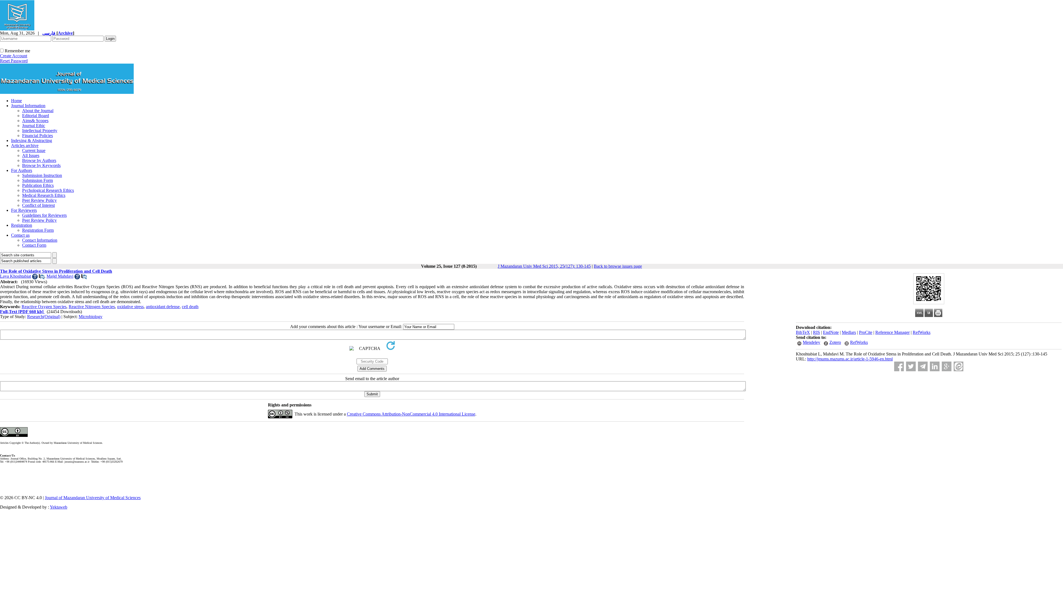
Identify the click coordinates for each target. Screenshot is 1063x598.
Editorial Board (35, 115)
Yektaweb (58, 507)
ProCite (865, 332)
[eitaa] (958, 366)
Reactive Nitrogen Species (92, 306)
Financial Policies (37, 135)
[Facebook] (899, 366)
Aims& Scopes (35, 120)
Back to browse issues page (618, 266)
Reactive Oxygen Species (44, 306)
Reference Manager (892, 332)
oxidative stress (130, 306)
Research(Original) (43, 316)
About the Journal (37, 110)
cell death (190, 306)
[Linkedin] (935, 366)
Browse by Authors (39, 160)
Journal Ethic (33, 125)
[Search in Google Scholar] (35, 277)
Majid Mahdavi (60, 276)
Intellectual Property (39, 130)
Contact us (20, 235)
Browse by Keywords (41, 165)
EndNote (831, 332)
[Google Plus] (946, 366)
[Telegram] (923, 366)
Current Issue (33, 150)
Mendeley (811, 342)
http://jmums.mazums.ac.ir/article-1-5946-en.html (850, 359)
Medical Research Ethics (43, 195)
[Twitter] (911, 366)
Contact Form (34, 245)
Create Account (13, 55)
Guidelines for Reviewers (44, 215)
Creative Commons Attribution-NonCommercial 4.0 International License (411, 414)
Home (16, 100)
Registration (21, 225)
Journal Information (28, 105)
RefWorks (921, 332)
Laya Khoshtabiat (15, 276)
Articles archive (24, 145)
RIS (816, 332)
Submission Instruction (42, 175)
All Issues (30, 155)
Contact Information (39, 240)
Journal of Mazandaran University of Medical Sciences (93, 497)
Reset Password (14, 60)
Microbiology (90, 316)
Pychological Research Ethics (48, 190)
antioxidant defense (163, 306)
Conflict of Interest (38, 205)
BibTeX (803, 332)
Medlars (849, 332)
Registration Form (38, 230)
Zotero (835, 342)
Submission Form (37, 180)
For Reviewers (24, 210)
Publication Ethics (38, 185)
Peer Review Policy (39, 200)
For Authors (21, 170)
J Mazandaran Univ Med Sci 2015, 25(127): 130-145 (544, 266)
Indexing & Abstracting (31, 140)
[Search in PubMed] (41, 277)
